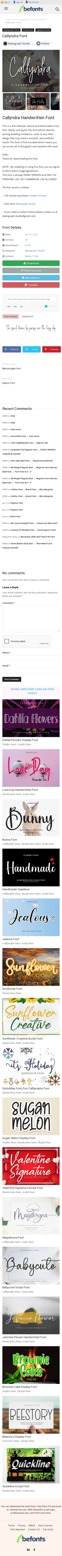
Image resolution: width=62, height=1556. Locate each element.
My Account (34, 2)
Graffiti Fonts (24, 744)
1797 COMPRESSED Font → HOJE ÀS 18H (29, 442)
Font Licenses (45, 1525)
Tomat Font (14, 516)
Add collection (32, 277)
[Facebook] (34, 1550)
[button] (57, 10)
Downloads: (12, 245)
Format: (9, 239)
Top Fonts (48, 1529)
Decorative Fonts (10, 1440)
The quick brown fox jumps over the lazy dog (30, 328)
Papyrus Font (16, 502)
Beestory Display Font (16, 1436)
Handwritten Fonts (11, 30)
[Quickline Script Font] (31, 1464)
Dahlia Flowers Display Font (20, 740)
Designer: (10, 250)
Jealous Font (10, 939)
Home (8, 19)
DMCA (32, 1525)
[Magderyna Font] (31, 1216)
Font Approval (17, 1529)
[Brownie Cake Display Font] (31, 1365)
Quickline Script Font (15, 1486)
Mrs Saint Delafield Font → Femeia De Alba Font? (34, 523)
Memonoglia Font (11, 368)
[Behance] (28, 1550)
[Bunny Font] (31, 818)
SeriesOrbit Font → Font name (25, 436)
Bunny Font (9, 839)
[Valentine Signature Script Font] (31, 1166)
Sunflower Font (12, 988)
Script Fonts (38, 19)
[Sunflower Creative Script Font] (31, 1017)
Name (6, 652)
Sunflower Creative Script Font (22, 1038)
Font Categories (21, 19)
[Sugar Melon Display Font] (31, 1116)
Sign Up (18, 2)
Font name (16, 429)
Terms (11, 1525)
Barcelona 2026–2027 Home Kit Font (38, 536)
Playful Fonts (44, 1142)
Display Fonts (9, 744)
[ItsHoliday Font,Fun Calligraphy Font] (31, 1066)
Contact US (34, 1529)
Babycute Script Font (16, 1287)
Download (33, 263)
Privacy (21, 1525)
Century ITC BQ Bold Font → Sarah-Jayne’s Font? (33, 530)
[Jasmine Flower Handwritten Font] (31, 1315)
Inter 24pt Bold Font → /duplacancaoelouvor (32, 460)
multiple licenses (37, 195)
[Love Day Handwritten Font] (31, 768)
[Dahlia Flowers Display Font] (31, 718)
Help (13, 415)
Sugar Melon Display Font (18, 1138)
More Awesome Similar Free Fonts (32, 691)
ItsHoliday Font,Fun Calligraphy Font (25, 1088)
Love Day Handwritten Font (20, 789)
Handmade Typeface (15, 889)
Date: (8, 234)
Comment (8, 602)
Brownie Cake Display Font (19, 1386)
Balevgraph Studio (26, 203)
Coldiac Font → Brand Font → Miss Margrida (32, 489)
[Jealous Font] (31, 917)
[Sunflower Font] (31, 967)
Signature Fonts (43, 30)
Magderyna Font (13, 1237)
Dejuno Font (8, 383)
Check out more (32, 270)
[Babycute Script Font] (31, 1265)
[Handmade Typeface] (31, 867)
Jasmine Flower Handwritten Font (24, 1337)
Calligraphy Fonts (11, 843)
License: (9, 256)
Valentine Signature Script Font (22, 1188)
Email (6, 665)
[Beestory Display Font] (31, 1415)
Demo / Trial (31, 256)
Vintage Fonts (27, 1440)
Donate (32, 285)
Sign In (5, 2)
